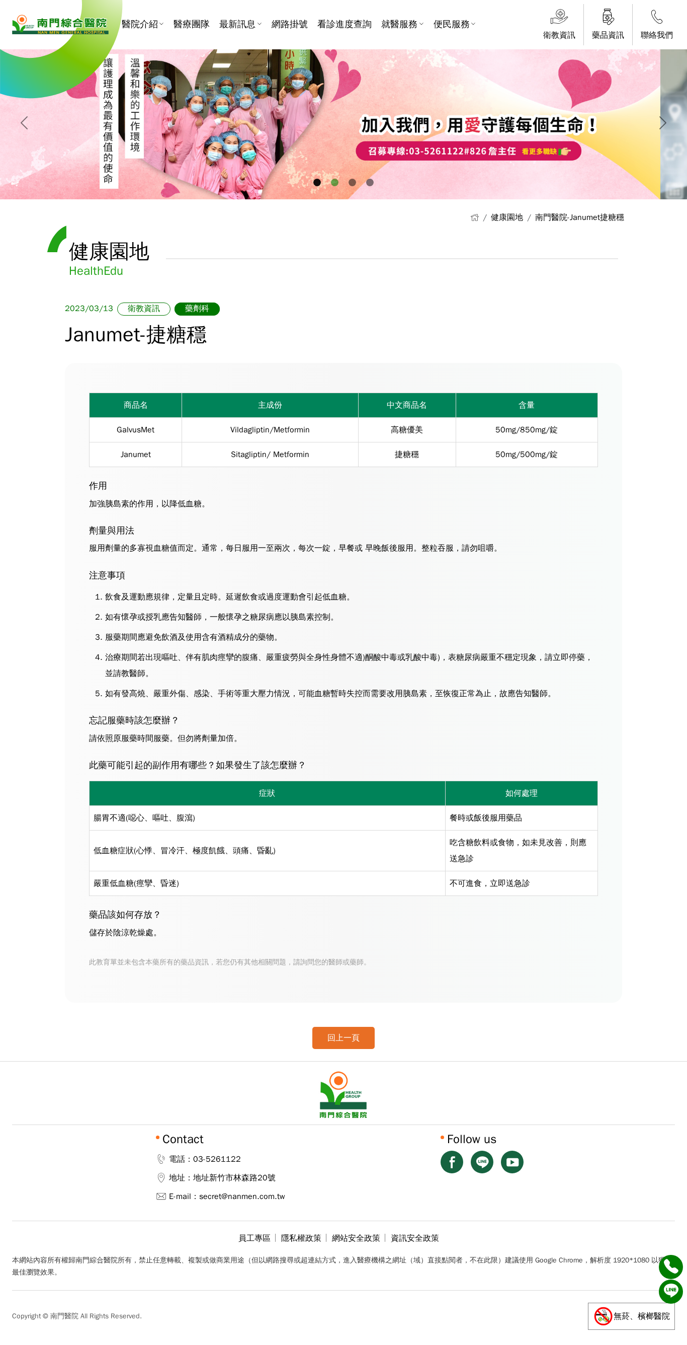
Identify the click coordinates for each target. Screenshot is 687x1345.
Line (482, 1162)
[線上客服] (671, 1292)
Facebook (452, 1162)
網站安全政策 (356, 1238)
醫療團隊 (192, 24)
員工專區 (254, 1238)
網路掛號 (290, 24)
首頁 (474, 217)
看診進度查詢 (344, 24)
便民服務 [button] (452, 24)
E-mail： (184, 1196)
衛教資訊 (144, 309)
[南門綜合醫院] (60, 24)
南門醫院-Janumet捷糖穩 (579, 217)
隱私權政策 (301, 1238)
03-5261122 (217, 1159)
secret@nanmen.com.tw (242, 1196)
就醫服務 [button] (399, 24)
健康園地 (507, 217)
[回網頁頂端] (671, 1316)
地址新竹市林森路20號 (234, 1178)
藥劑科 (197, 309)
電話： (181, 1159)
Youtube (512, 1162)
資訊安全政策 (415, 1238)
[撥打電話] (671, 1267)
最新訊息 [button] (237, 24)
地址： (181, 1178)
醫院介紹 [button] (140, 24)
